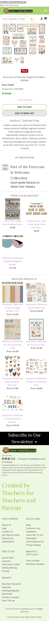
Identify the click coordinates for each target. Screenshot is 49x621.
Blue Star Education (9, 5)
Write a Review (24, 100)
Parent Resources (35, 541)
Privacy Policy (12, 617)
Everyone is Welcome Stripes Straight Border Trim (12, 307)
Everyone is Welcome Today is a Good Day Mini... (36, 381)
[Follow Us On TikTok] (14, 458)
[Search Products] (31, 18)
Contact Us (7, 531)
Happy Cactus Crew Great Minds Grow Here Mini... (36, 224)
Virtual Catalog (33, 545)
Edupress (6, 587)
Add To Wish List (24, 113)
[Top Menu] (45, 11)
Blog (28, 525)
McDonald (7, 593)
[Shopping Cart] (45, 18)
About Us (6, 525)
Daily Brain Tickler (11, 564)
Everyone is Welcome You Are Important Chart (12, 344)
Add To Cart (24, 107)
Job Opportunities (11, 535)
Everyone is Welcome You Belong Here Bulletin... (12, 418)
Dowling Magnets (10, 590)
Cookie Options (25, 617)
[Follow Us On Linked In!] (6, 458)
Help (4, 528)
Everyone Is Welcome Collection (27, 172)
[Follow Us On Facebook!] (3, 458)
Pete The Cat (8, 600)
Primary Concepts (10, 597)
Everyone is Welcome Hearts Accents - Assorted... (12, 381)
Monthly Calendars (35, 564)
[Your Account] (41, 18)
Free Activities (33, 560)
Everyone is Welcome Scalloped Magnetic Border (12, 261)
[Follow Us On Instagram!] (11, 458)
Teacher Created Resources (13, 1)
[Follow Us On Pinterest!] (9, 458)
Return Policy (36, 617)
